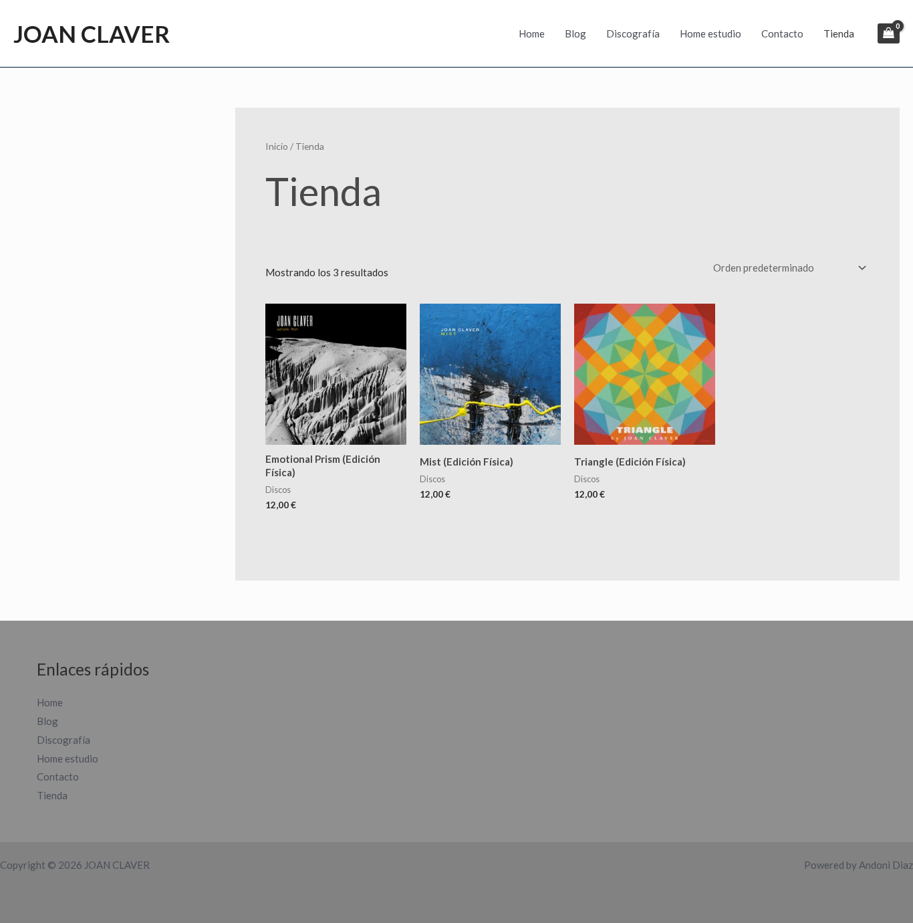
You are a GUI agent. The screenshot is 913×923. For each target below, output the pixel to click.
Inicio (276, 146)
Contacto (782, 33)
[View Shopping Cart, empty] (889, 33)
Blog (575, 33)
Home (532, 33)
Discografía (633, 33)
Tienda (838, 33)
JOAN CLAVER (91, 33)
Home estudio (710, 33)
